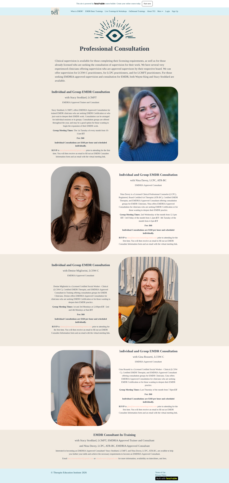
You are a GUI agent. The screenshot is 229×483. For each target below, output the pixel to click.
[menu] (123, 11)
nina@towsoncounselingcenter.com (142, 238)
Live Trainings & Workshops (116, 11)
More (159, 11)
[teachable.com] (99, 3)
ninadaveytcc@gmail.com (107, 458)
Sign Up (175, 11)
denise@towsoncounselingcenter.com (76, 326)
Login (167, 11)
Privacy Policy (160, 475)
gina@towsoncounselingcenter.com (142, 406)
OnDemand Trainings (137, 11)
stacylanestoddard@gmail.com (72, 150)
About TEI (151, 11)
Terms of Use (160, 472)
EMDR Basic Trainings (94, 11)
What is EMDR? (77, 11)
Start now (147, 4)
